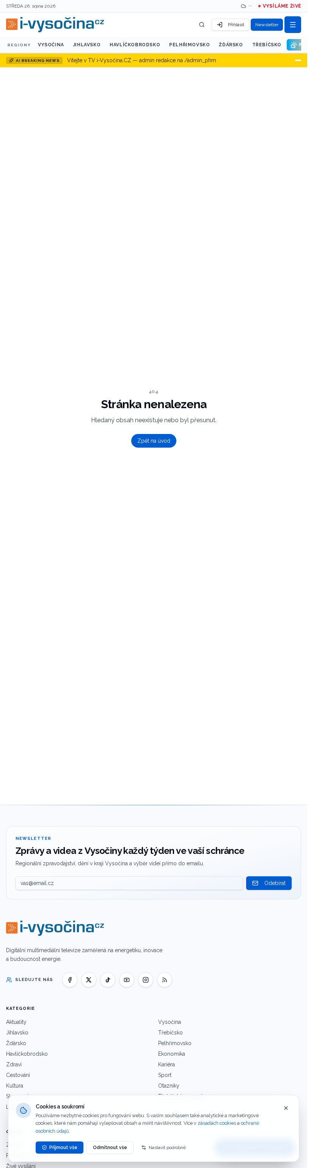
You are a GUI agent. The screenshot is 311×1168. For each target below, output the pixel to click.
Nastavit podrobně (167, 1147)
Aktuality (16, 1022)
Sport (164, 1075)
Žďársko (231, 44)
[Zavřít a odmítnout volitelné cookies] (286, 1108)
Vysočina (51, 44)
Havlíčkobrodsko (135, 44)
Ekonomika (171, 1054)
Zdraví (14, 1064)
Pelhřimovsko (189, 44)
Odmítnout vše (110, 1147)
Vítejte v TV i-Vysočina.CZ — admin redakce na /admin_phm (141, 60)
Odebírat (275, 883)
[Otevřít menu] (292, 24)
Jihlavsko (87, 44)
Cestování (18, 1075)
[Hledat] (201, 24)
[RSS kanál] (164, 979)
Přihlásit (236, 24)
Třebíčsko (266, 44)
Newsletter (266, 24)
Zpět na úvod (153, 441)
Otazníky (168, 1086)
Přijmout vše (63, 1147)
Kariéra (166, 1064)
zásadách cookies (217, 1123)
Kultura (14, 1086)
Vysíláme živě (282, 6)
